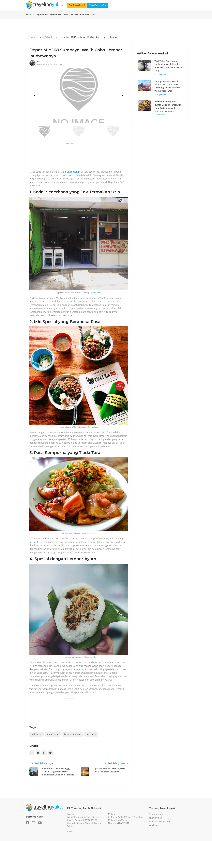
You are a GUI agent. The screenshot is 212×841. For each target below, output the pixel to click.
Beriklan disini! (77, 5)
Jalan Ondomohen (70, 171)
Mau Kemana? (97, 5)
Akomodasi (55, 14)
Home (33, 37)
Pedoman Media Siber (160, 821)
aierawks (97, 292)
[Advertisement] (81, 157)
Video (93, 14)
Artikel (74, 14)
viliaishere (94, 427)
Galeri (66, 14)
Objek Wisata (42, 14)
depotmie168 (90, 533)
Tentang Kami (156, 814)
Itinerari (84, 14)
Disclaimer (154, 825)
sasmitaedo (91, 657)
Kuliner (30, 14)
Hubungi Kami (156, 817)
